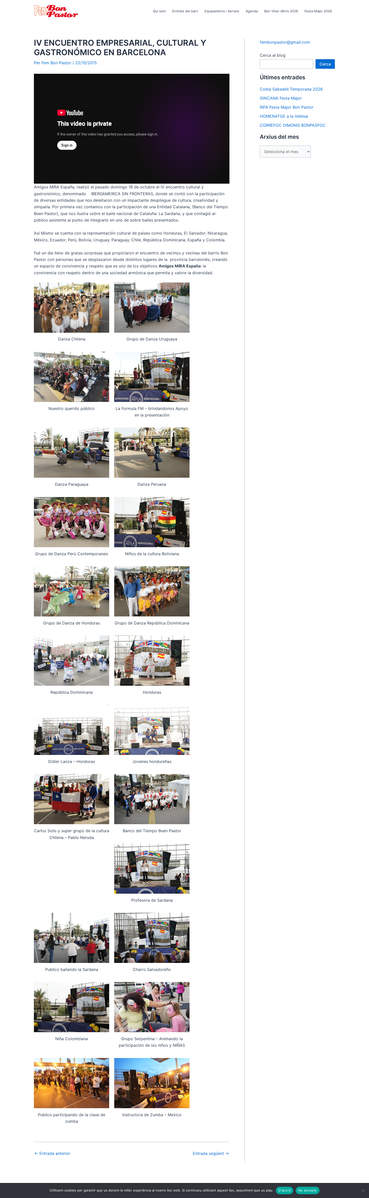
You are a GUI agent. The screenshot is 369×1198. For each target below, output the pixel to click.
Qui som (159, 11)
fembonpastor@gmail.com (285, 42)
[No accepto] (362, 1190)
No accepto (307, 1190)
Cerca (325, 63)
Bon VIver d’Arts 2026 (281, 11)
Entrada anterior (52, 1153)
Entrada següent (211, 1153)
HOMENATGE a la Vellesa (284, 116)
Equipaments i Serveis (222, 11)
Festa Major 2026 (318, 11)
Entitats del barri (185, 11)
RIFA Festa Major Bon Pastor (287, 107)
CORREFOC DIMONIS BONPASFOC (293, 125)
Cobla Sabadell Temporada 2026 (291, 89)
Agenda (252, 11)
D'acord (284, 1190)
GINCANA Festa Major (281, 98)
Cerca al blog (272, 55)
